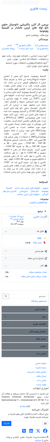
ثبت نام (19, 2)
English (7, 2)
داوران (43, 346)
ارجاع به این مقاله (35, 258)
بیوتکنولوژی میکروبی (38, 202)
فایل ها (40, 231)
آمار (41, 265)
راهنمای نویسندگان (37, 331)
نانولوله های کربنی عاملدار (28, 194)
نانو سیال (35, 191)
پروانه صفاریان (8, 48)
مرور (44, 316)
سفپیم (45, 188)
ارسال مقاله (41, 339)
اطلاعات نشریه (39, 324)
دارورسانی (23, 191)
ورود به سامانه (31, 2)
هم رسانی (39, 251)
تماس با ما (41, 353)
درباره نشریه (41, 367)
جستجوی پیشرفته (39, 301)
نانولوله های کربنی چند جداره (27, 188)
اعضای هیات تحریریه (36, 372)
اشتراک (6, 423)
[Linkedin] (31, 431)
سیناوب (38, 440)
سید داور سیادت (26, 48)
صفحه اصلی (40, 309)
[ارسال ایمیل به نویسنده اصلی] (17, 44)
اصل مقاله (33, 242)
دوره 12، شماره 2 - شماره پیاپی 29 (15, 218)
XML (39, 238)
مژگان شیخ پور (25, 45)
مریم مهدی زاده (41, 45)
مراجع (40, 211)
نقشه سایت (41, 384)
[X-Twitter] (38, 431)
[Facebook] (45, 431)
